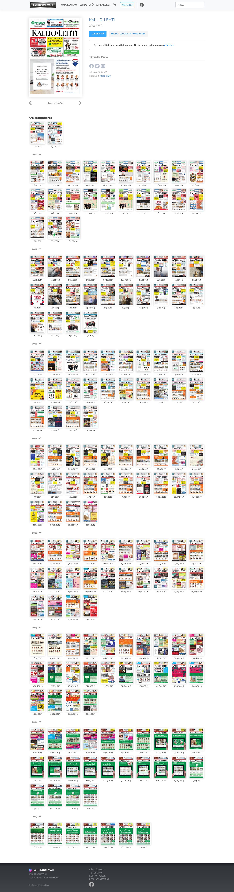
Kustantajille (97, 876)
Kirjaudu (127, 4)
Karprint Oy (105, 76)
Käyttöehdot (97, 869)
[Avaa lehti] (37, 133)
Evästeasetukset (99, 879)
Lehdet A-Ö (86, 4)
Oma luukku (69, 4)
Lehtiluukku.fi (43, 869)
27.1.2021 (169, 45)
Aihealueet (103, 4)
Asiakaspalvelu (38, 874)
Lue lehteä (98, 34)
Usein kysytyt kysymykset (44, 877)
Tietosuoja (95, 873)
